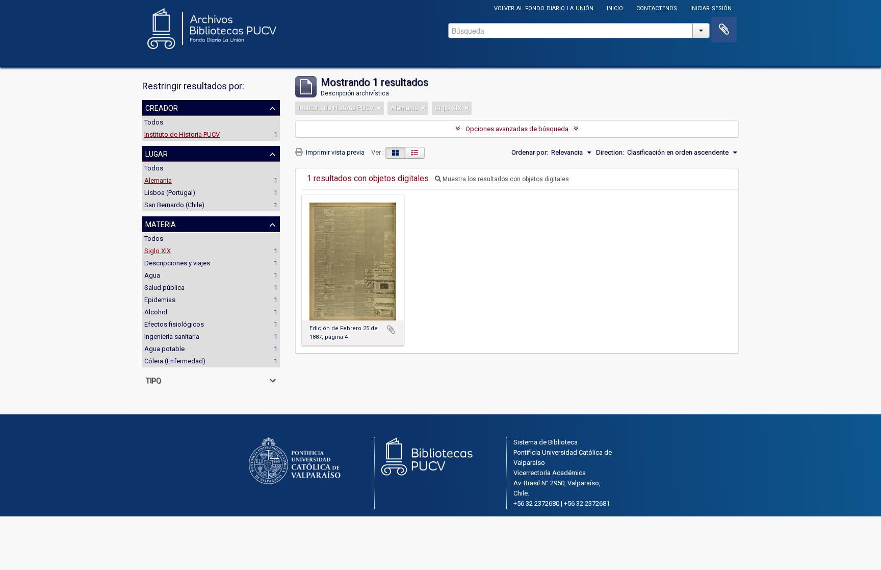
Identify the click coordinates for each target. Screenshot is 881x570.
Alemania (158, 180)
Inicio (615, 7)
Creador (161, 107)
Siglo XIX (157, 251)
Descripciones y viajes (177, 263)
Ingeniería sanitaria (171, 336)
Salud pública (164, 287)
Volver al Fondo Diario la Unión (543, 7)
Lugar (156, 153)
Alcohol (155, 312)
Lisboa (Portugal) (169, 192)
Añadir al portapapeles (391, 330)
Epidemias (159, 300)
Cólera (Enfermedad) (174, 361)
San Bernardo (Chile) (174, 205)
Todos (153, 122)
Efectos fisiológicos (174, 324)
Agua (152, 275)
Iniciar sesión (711, 7)
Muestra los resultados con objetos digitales (505, 179)
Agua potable (164, 349)
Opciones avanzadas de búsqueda (516, 129)
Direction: (610, 152)
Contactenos (656, 7)
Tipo (153, 380)
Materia (160, 223)
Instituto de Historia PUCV (182, 134)
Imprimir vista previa (334, 152)
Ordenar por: (529, 152)
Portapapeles (724, 29)
